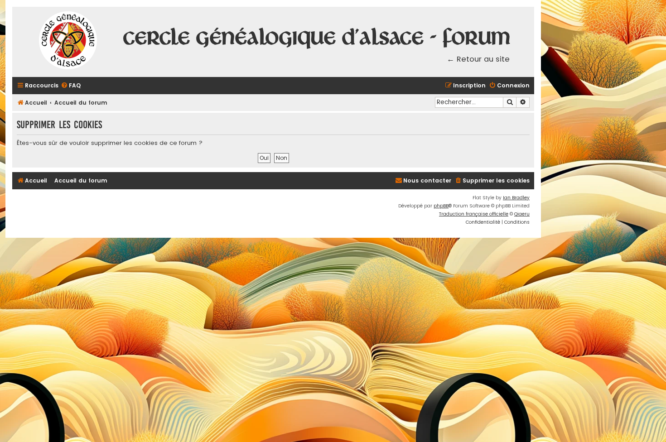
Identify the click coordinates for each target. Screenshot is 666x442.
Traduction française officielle (473, 214)
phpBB (441, 205)
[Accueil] (68, 42)
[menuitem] (71, 86)
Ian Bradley (516, 197)
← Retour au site (478, 59)
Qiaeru (522, 214)
